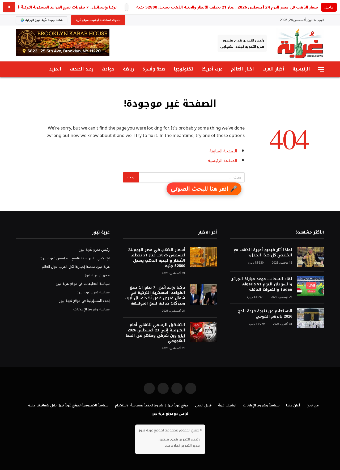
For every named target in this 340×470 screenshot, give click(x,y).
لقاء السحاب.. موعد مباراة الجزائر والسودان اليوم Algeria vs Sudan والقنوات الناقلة (261, 284)
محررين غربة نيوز (97, 275)
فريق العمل (203, 405)
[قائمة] (321, 69)
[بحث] (18, 69)
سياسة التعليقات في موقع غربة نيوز (83, 284)
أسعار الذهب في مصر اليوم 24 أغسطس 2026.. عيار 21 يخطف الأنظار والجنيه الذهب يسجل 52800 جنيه (227, 7)
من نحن (312, 405)
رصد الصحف (81, 69)
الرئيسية (301, 69)
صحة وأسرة (153, 69)
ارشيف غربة (227, 405)
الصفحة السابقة (223, 151)
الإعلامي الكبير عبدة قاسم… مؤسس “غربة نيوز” (75, 258)
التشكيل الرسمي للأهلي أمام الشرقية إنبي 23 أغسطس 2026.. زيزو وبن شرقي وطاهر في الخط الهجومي (155, 333)
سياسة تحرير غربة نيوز (93, 292)
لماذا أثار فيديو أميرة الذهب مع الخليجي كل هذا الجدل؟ (262, 252)
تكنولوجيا (183, 69)
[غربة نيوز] (300, 43)
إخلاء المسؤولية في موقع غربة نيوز (84, 301)
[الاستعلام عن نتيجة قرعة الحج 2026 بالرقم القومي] (310, 318)
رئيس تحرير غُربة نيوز (94, 249)
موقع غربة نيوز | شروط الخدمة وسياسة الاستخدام (151, 405)
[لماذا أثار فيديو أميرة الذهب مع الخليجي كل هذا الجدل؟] (310, 257)
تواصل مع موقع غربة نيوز (170, 413)
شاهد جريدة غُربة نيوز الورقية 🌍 (41, 20)
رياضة (128, 69)
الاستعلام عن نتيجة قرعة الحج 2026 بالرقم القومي (265, 314)
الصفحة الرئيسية (222, 160)
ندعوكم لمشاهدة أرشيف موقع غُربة (98, 20)
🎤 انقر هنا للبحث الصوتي (204, 189)
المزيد (55, 69)
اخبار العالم (242, 69)
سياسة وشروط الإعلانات (91, 309)
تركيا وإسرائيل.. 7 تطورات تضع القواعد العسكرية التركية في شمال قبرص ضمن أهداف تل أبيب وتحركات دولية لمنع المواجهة (155, 295)
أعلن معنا (293, 405)
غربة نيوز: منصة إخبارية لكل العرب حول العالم (76, 267)
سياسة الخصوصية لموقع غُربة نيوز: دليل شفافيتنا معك (68, 405)
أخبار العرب (273, 69)
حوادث (108, 69)
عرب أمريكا (212, 69)
